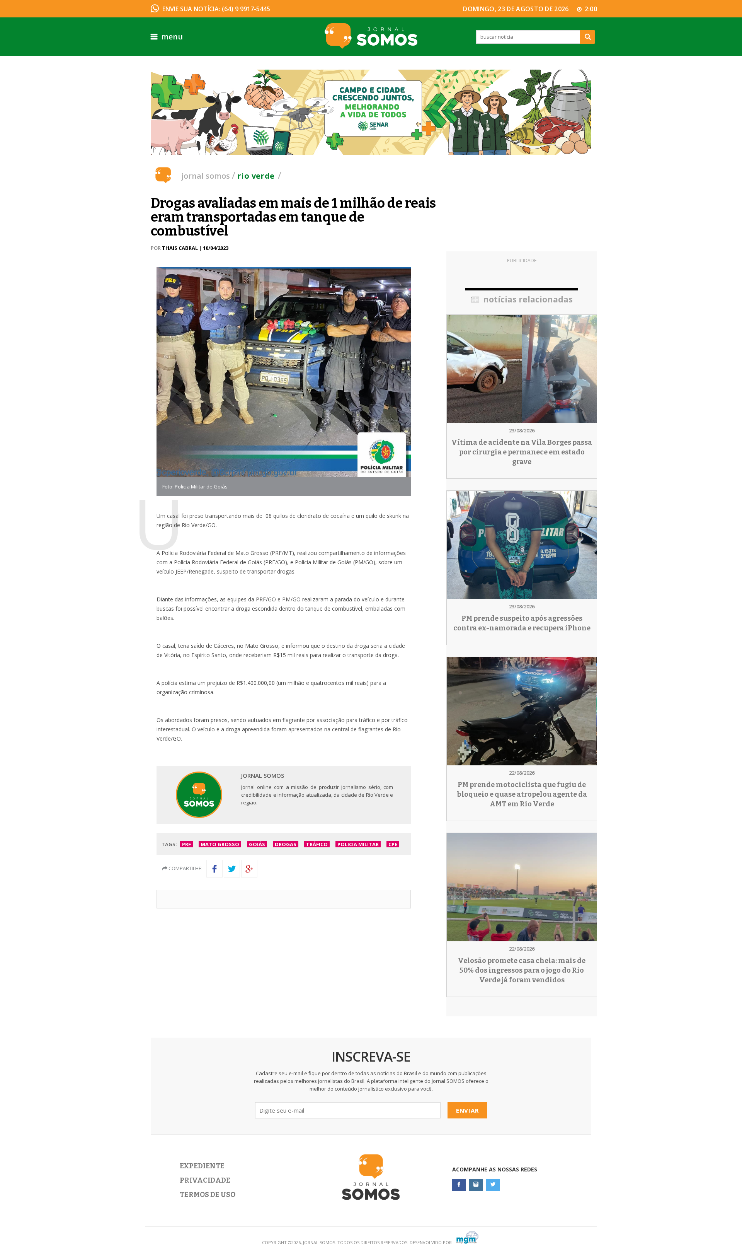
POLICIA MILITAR (358, 844)
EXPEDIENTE (202, 1166)
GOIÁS (257, 844)
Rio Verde (256, 176)
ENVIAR (467, 1110)
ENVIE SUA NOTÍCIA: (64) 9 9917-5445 (216, 9)
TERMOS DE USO (207, 1194)
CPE (392, 844)
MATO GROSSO (220, 844)
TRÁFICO (317, 844)
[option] (371, 112)
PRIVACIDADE (205, 1180)
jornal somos (205, 176)
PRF (186, 844)
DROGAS (285, 844)
